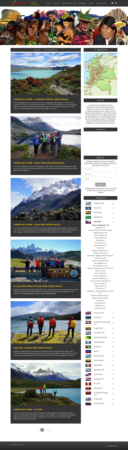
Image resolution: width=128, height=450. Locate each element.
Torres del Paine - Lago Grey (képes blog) (36, 224)
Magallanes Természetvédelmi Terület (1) (100, 292)
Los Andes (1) (100, 288)
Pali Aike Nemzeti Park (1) (100, 295)
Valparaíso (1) (100, 306)
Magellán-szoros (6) (100, 233)
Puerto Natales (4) (100, 235)
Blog (49, 3)
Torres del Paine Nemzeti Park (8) (100, 230)
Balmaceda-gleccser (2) (100, 250)
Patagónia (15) (100, 228)
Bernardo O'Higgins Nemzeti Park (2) (100, 255)
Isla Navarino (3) (100, 243)
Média (91, 3)
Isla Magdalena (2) (100, 263)
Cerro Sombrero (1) (100, 276)
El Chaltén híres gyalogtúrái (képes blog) (37, 286)
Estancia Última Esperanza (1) (100, 281)
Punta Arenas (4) (100, 238)
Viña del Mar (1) (100, 308)
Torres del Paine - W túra (28, 409)
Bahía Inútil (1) (100, 271)
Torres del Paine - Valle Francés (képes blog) (38, 162)
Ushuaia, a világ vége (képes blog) (32, 347)
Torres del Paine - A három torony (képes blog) (40, 99)
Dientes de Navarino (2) (100, 260)
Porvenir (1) (100, 300)
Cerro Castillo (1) (100, 273)
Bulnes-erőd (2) (100, 258)
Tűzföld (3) (100, 248)
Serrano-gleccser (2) (100, 266)
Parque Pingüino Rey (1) (100, 298)
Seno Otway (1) (100, 303)
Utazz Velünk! (101, 3)
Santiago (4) (100, 240)
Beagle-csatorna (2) (100, 253)
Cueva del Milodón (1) (100, 278)
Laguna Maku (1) (100, 286)
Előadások (82, 3)
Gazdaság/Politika (69, 3)
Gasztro (57, 3)
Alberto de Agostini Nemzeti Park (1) (100, 268)
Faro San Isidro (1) (100, 283)
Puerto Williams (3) (100, 245)
